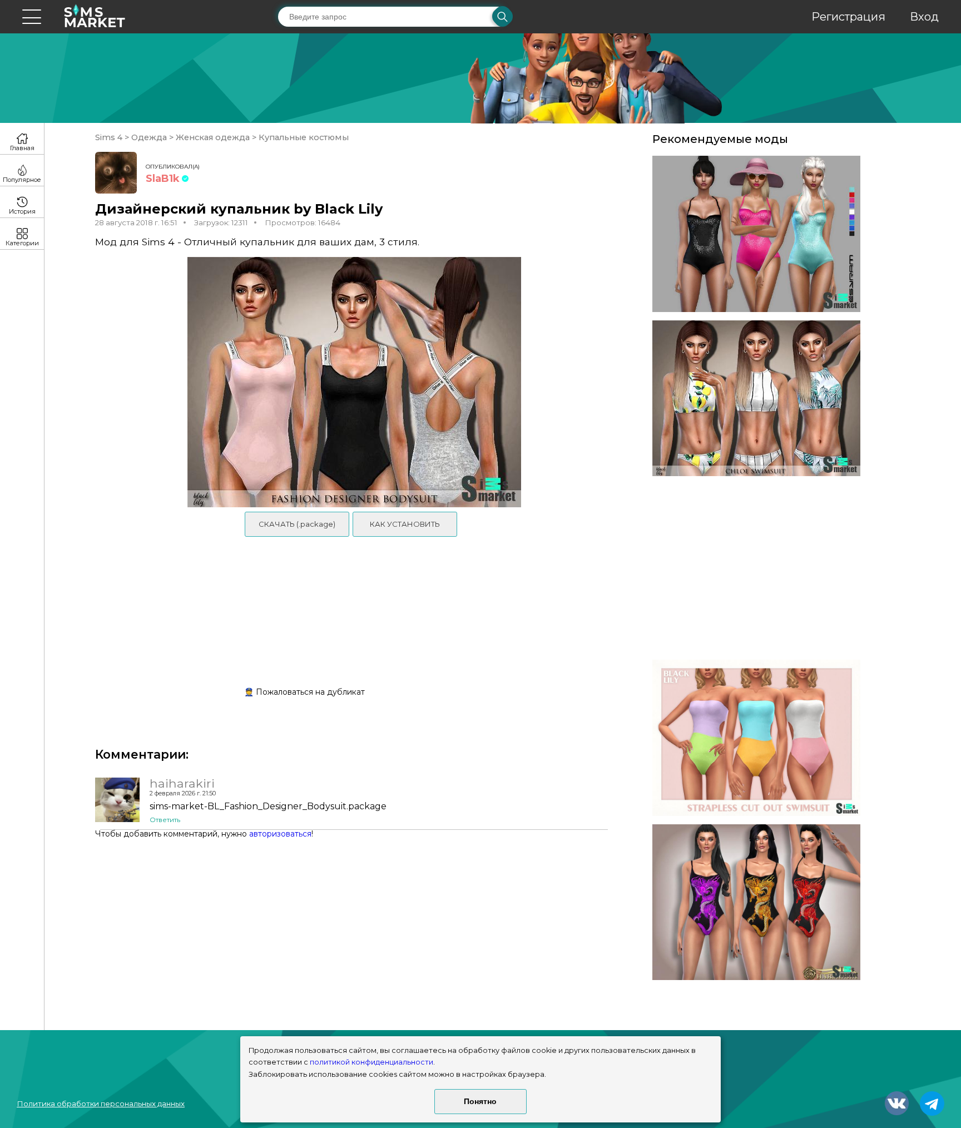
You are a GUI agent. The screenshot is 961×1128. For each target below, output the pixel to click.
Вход (924, 16)
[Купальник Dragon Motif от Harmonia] (756, 902)
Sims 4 (110, 137)
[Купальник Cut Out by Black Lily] (756, 738)
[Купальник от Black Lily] (756, 398)
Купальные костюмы (302, 137)
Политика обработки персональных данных (101, 1103)
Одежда (149, 137)
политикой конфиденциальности (371, 1062)
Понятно (480, 1101)
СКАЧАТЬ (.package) (297, 524)
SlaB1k (163, 178)
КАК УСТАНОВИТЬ (405, 524)
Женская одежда (213, 137)
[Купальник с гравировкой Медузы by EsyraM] (756, 234)
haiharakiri (182, 783)
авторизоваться (280, 834)
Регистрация (848, 16)
